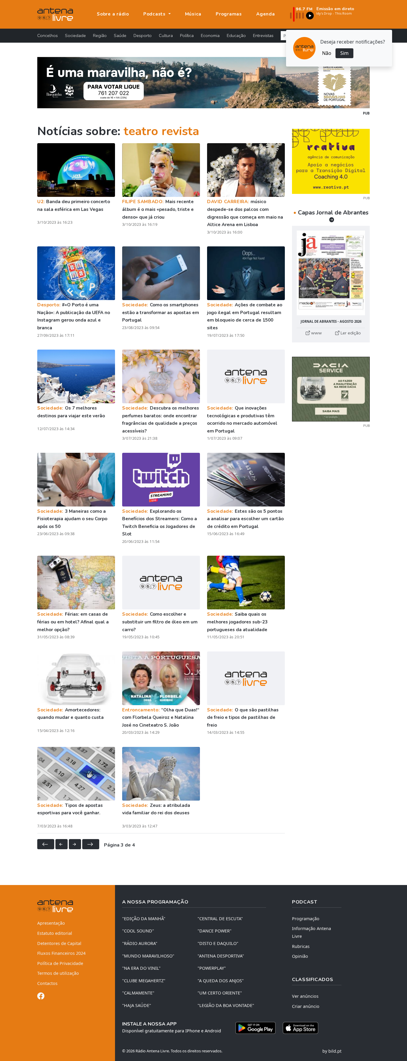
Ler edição (350, 333)
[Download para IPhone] (300, 1028)
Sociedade (75, 35)
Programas (229, 14)
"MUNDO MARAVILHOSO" (148, 956)
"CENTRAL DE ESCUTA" (220, 918)
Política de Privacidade (60, 963)
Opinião (300, 956)
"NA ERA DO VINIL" (141, 968)
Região (100, 35)
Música (193, 14)
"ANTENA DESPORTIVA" (221, 956)
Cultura (166, 35)
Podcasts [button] (155, 14)
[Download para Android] (255, 1028)
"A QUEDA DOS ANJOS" (221, 980)
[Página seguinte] (75, 844)
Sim (344, 53)
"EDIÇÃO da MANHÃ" (143, 918)
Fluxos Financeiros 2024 (61, 953)
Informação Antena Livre (311, 932)
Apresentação (51, 923)
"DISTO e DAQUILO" (218, 943)
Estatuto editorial (54, 933)
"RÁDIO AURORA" (139, 943)
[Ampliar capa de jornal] (331, 273)
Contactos (47, 983)
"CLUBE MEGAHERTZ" (143, 980)
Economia (210, 35)
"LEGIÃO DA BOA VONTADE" (226, 1005)
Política (187, 35)
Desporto (142, 35)
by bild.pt (331, 1051)
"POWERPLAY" (212, 968)
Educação (236, 35)
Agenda (265, 14)
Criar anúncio (305, 1006)
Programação (305, 918)
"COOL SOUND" (138, 931)
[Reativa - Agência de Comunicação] (331, 160)
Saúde (120, 35)
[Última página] (90, 844)
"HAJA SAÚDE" (136, 1005)
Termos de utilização (58, 973)
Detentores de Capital (59, 943)
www (316, 333)
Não (326, 53)
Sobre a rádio (113, 14)
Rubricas (301, 946)
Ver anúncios (305, 996)
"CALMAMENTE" (138, 993)
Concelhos (47, 35)
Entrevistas (263, 35)
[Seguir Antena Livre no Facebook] (40, 997)
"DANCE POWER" (215, 931)
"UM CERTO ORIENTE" (220, 993)
